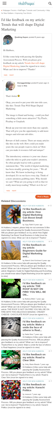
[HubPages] (26, 4)
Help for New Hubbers (33, 206)
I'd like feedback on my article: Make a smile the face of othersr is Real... (34, 326)
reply (5, 75)
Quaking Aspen (21, 37)
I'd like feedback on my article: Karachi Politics (34, 387)
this (25, 86)
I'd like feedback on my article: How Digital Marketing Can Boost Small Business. (34, 215)
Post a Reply (43, 197)
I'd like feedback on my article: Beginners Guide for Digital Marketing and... (34, 251)
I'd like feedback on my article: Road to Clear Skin (34, 357)
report (11, 75)
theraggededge (24, 83)
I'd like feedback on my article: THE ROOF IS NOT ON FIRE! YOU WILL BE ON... (34, 289)
